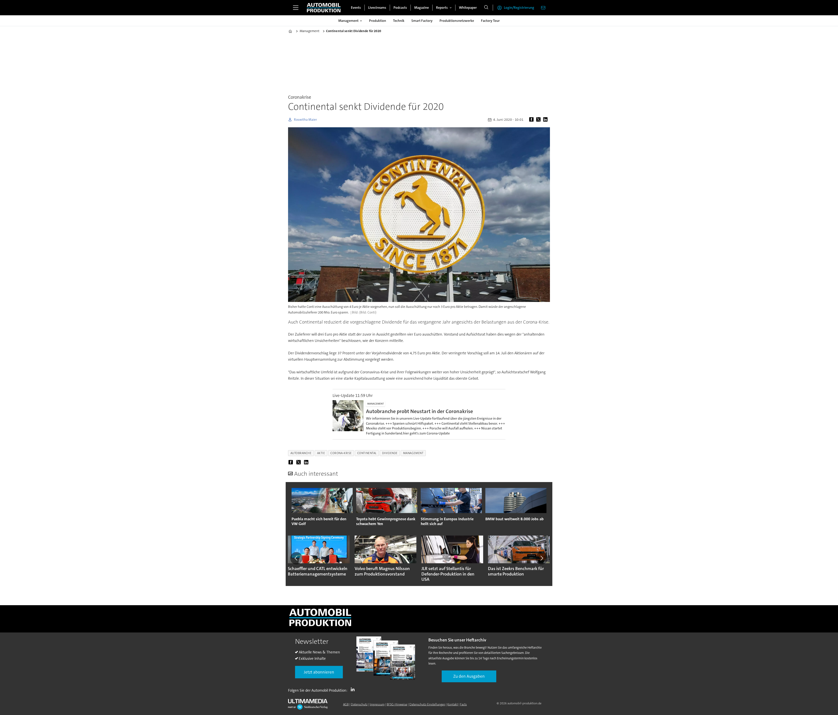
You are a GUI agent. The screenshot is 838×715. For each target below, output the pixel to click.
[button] (296, 558)
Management (348, 20)
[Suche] (486, 7)
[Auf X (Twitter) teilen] (539, 119)
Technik (398, 20)
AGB (346, 704)
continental (367, 453)
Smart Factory (422, 20)
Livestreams (377, 7)
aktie (321, 453)
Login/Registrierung (519, 7)
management (413, 453)
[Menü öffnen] (296, 7)
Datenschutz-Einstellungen (427, 704)
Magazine (421, 7)
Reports (442, 7)
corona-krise (341, 453)
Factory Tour (490, 20)
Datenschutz (359, 704)
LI (353, 689)
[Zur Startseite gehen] (323, 8)
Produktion (377, 20)
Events (356, 7)
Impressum (377, 704)
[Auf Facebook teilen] (532, 119)
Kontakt (452, 704)
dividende (390, 453)
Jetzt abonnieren (319, 672)
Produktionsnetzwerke (457, 20)
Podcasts (400, 7)
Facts (463, 704)
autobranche (301, 453)
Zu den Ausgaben (469, 676)
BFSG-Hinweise (397, 704)
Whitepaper (468, 7)
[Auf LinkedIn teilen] (546, 119)
